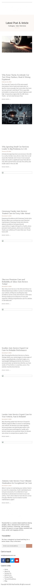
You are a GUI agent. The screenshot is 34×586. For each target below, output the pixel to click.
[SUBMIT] (29, 546)
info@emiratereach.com (8, 555)
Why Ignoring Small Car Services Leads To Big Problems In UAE (15, 148)
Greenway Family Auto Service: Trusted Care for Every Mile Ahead (16, 212)
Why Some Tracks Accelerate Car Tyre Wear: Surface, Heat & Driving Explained (16, 77)
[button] (17, 2)
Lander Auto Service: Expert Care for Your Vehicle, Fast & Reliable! (17, 415)
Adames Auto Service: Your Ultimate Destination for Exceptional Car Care (17, 482)
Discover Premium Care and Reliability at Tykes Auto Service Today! (15, 281)
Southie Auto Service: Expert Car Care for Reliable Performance (15, 349)
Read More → (6, 99)
